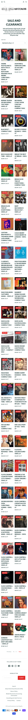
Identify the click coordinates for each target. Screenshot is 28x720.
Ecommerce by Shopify (16, 706)
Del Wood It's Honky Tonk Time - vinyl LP (6, 400)
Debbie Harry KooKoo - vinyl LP (20, 375)
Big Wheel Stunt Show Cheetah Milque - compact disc (20, 104)
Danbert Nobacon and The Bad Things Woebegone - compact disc (20, 296)
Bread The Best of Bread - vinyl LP (21, 156)
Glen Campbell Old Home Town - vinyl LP (7, 613)
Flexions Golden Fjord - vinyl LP (20, 452)
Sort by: (3, 39)
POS (7, 706)
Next (20, 651)
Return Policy (14, 691)
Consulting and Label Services (14, 698)
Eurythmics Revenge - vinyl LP (7, 452)
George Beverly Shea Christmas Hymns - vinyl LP (7, 505)
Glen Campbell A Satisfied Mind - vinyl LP (7, 532)
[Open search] (4, 2)
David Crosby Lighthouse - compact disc (20, 348)
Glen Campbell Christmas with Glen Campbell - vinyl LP (7, 561)
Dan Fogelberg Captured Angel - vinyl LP (7, 294)
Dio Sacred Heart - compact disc (6, 427)
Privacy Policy (11, 700)
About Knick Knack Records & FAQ (14, 688)
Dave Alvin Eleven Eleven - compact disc (21, 323)
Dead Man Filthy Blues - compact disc (6, 375)
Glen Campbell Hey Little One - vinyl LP (21, 559)
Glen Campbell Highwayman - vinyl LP (7, 588)
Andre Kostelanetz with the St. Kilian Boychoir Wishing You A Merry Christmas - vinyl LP (6, 71)
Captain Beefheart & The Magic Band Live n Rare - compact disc (7, 236)
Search (14, 686)
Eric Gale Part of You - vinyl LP (20, 427)
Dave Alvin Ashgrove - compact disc (6, 323)
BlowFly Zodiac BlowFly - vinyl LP (21, 131)
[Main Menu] (2, 2)
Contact (18, 700)
